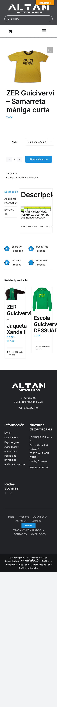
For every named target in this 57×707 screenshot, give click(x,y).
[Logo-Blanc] (28, 5)
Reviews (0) (9, 211)
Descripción (10, 191)
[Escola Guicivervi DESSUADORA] (42, 299)
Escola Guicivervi (28, 177)
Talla (14, 142)
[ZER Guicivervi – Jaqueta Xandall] (15, 294)
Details (20, 352)
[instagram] (11, 493)
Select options (12, 353)
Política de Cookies (28, 568)
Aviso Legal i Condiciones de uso (34, 564)
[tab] (10, 192)
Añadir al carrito (39, 159)
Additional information (10, 200)
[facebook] (5, 493)
